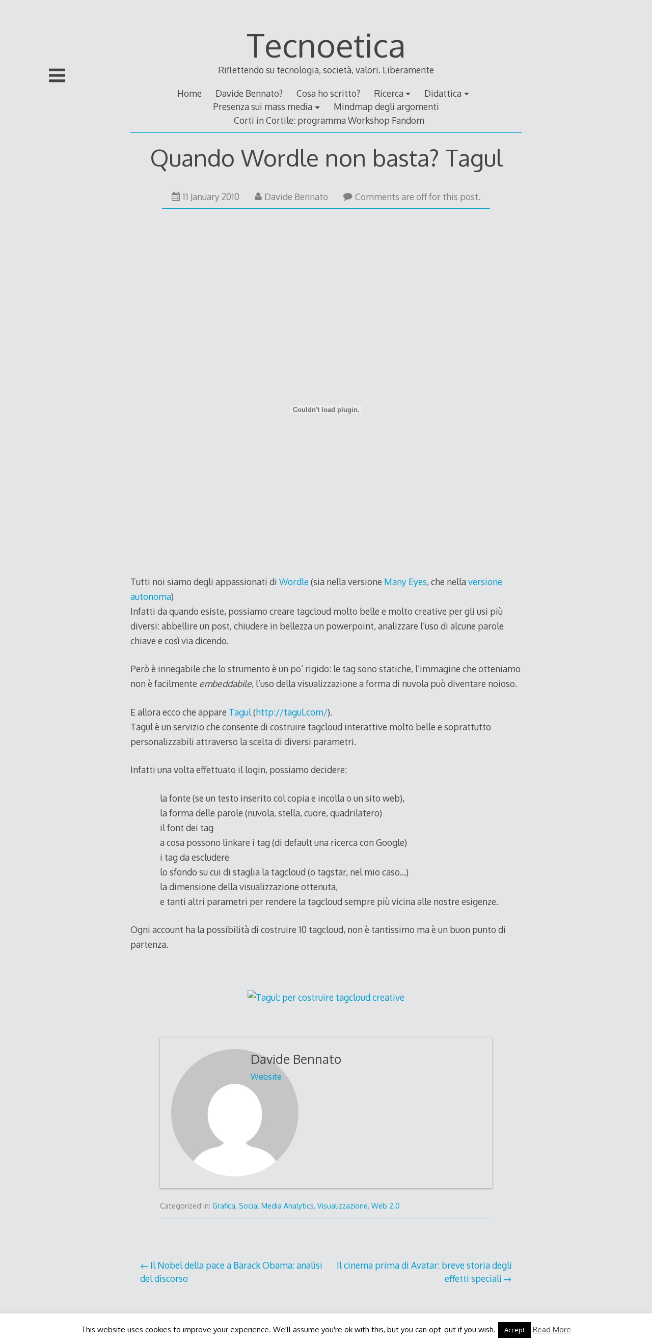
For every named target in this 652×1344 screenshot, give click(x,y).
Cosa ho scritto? (328, 93)
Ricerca (388, 93)
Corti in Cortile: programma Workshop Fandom (329, 120)
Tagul (240, 712)
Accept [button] (514, 1330)
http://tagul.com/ (292, 712)
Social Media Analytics (276, 1205)
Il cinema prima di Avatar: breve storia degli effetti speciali (424, 1271)
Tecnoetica (326, 44)
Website (266, 1077)
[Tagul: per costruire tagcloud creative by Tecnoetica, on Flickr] (326, 997)
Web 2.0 (385, 1205)
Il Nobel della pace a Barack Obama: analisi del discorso (231, 1271)
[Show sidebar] (57, 75)
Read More (552, 1329)
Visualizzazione (342, 1205)
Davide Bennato (296, 196)
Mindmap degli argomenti (386, 106)
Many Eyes (405, 581)
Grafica (223, 1205)
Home (189, 93)
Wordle (294, 581)
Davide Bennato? (249, 93)
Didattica (442, 93)
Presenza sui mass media (262, 106)
